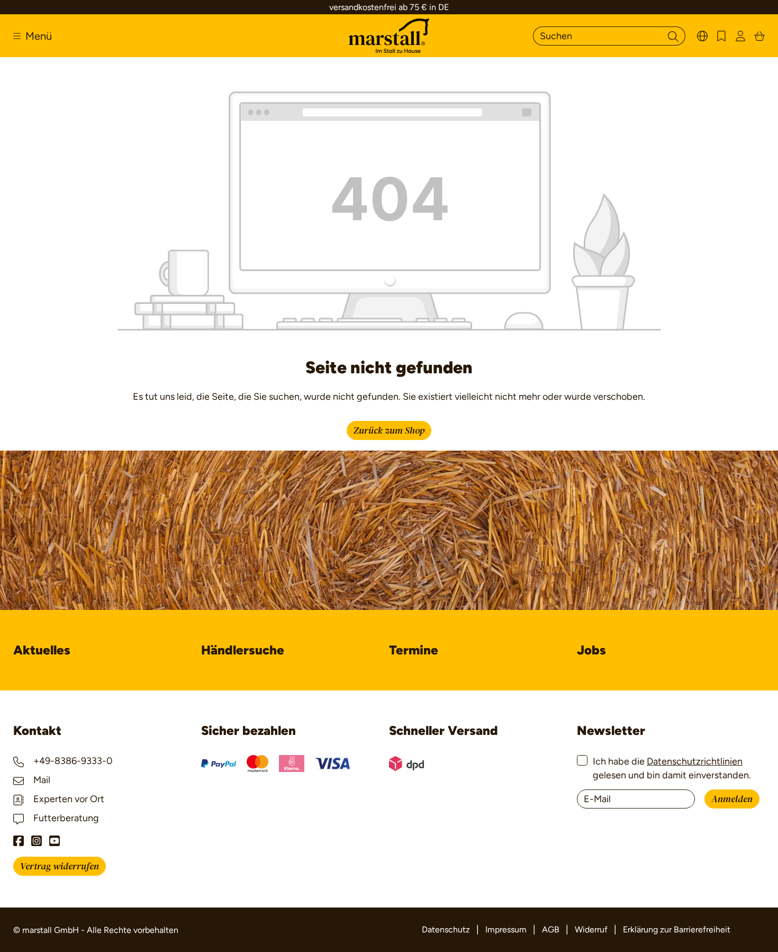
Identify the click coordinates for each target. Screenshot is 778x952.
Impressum (506, 929)
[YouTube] (54, 841)
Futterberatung (65, 818)
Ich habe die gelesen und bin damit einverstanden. (672, 768)
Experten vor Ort (67, 799)
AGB (550, 929)
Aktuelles (41, 650)
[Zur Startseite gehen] (389, 36)
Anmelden (732, 799)
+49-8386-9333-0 (72, 761)
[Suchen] (673, 36)
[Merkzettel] (721, 36)
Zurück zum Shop (389, 430)
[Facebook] (18, 841)
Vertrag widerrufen (59, 866)
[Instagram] (36, 841)
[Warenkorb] (759, 36)
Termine (413, 650)
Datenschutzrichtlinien (695, 761)
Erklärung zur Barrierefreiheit (676, 929)
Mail (40, 780)
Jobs (591, 650)
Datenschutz (446, 929)
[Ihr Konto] (740, 36)
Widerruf (591, 929)
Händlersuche (242, 650)
